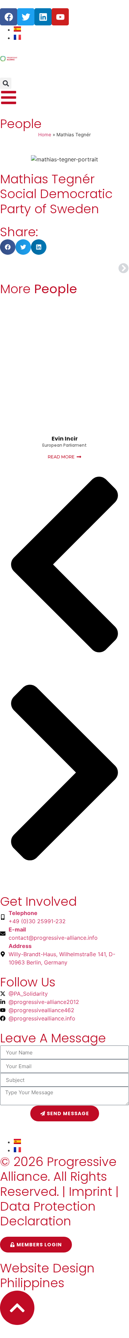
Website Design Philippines (47, 1275)
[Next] (96, 268)
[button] (5, 83)
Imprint (90, 1191)
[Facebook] (8, 16)
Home (44, 134)
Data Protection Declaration (48, 1214)
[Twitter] (25, 16)
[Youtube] (60, 16)
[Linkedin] (43, 16)
